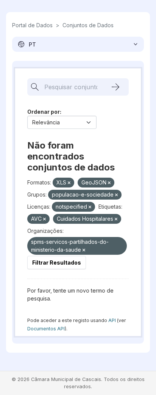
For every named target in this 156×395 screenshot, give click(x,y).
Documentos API (46, 328)
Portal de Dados (32, 25)
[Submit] (115, 87)
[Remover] (69, 183)
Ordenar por (43, 111)
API (112, 320)
